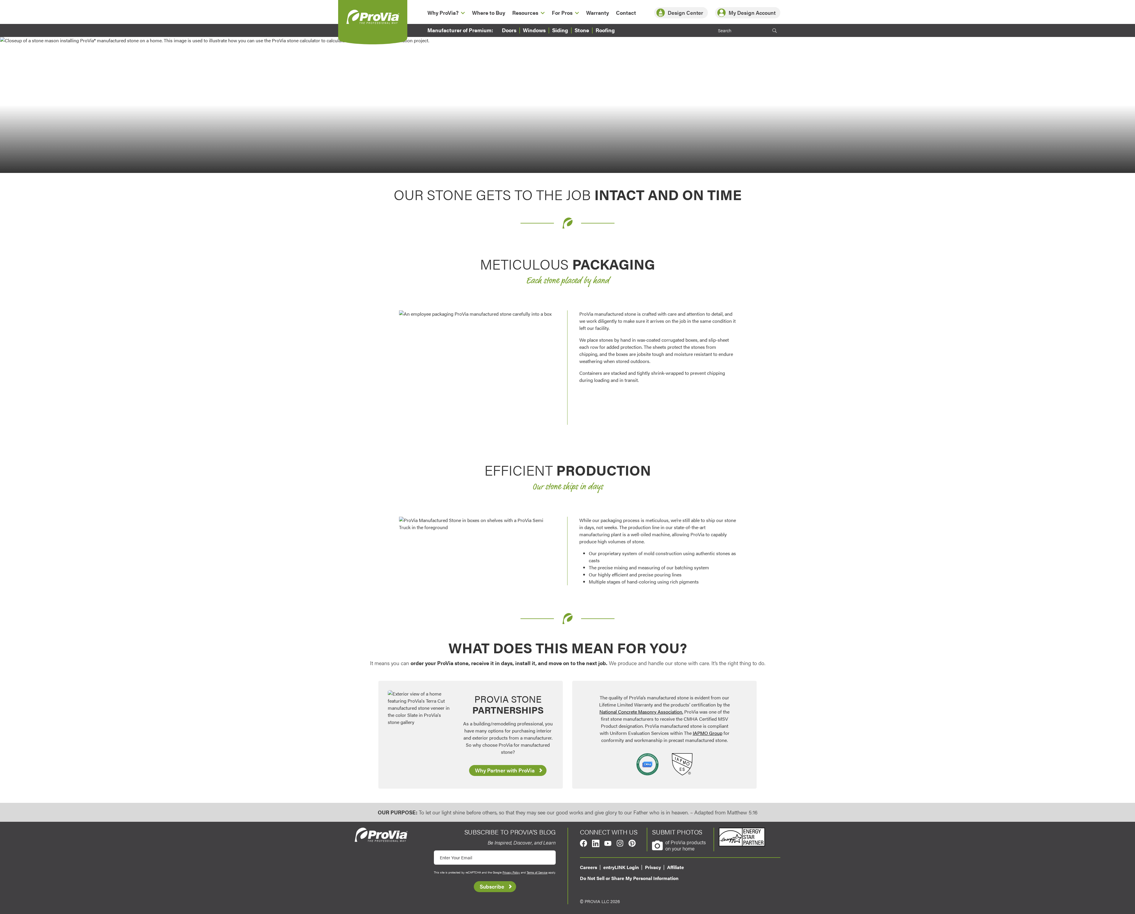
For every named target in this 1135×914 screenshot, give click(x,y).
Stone (582, 30)
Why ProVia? (442, 13)
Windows (534, 30)
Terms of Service (537, 872)
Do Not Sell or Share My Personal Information (629, 878)
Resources (525, 13)
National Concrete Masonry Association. (641, 711)
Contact (626, 13)
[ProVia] (372, 17)
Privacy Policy (511, 872)
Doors (509, 30)
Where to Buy (488, 13)
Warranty (597, 13)
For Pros (562, 13)
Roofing (605, 30)
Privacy (653, 867)
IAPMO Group (707, 733)
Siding (560, 30)
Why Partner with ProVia (505, 770)
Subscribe (492, 886)
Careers (588, 867)
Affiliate (675, 867)
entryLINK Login (621, 867)
